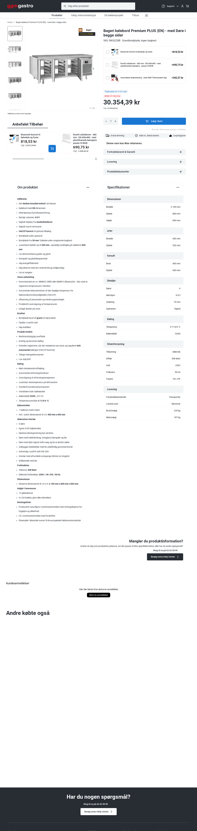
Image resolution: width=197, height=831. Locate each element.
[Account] (182, 6)
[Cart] (187, 6)
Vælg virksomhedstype (83, 15)
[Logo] (20, 6)
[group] (14, 33)
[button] (95, 158)
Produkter (57, 15)
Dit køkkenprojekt (114, 15)
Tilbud (135, 15)
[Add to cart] (52, 148)
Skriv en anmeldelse (98, 595)
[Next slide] (93, 68)
